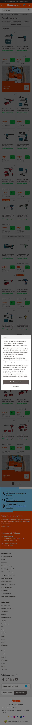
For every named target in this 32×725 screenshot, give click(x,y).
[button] (16, 382)
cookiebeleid (23, 376)
